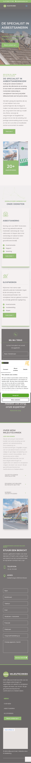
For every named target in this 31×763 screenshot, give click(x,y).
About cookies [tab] (15, 369)
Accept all (15, 395)
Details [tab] (25, 369)
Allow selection (15, 399)
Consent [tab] (5, 369)
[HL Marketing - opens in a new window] (27, 363)
